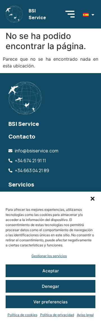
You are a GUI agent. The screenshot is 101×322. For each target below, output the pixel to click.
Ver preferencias (50, 302)
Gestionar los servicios (49, 256)
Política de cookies (22, 315)
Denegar (50, 286)
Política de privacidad (57, 315)
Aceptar (50, 270)
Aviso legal (85, 315)
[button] (92, 198)
